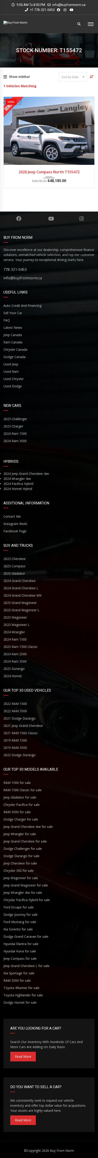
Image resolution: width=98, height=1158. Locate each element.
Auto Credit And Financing (22, 305)
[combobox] (73, 76)
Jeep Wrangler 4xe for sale (22, 892)
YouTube (51, 219)
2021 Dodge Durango (19, 718)
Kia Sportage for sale (18, 973)
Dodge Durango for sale (21, 856)
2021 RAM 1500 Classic (20, 733)
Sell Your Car (12, 313)
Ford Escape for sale (18, 907)
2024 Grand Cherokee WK (22, 595)
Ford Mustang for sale (19, 922)
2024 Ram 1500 (15, 433)
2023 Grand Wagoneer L (21, 610)
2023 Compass (14, 566)
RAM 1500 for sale (17, 782)
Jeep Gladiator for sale (19, 797)
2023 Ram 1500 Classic (20, 646)
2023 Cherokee (14, 559)
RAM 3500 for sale (17, 812)
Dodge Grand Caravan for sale (25, 936)
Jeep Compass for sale (20, 958)
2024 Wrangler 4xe (17, 478)
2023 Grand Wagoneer (20, 603)
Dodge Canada (14, 357)
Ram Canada (12, 342)
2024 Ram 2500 (15, 654)
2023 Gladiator (14, 573)
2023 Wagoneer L (16, 624)
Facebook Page (14, 531)
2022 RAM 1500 (15, 703)
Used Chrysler (13, 379)
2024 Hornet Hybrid (17, 489)
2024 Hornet (12, 676)
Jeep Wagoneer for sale (20, 878)
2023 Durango (14, 668)
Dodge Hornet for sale (20, 1002)
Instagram (81, 219)
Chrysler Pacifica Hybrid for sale (26, 900)
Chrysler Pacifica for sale (21, 804)
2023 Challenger (15, 419)
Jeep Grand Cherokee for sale (25, 841)
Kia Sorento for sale (18, 929)
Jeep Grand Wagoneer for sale (25, 885)
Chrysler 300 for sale (18, 870)
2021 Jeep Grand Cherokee (23, 725)
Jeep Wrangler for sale (19, 834)
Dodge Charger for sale (20, 819)
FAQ (6, 320)
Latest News (12, 327)
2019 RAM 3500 (15, 747)
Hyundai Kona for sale (19, 951)
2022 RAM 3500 (15, 711)
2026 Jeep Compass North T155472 (49, 171)
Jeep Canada (12, 335)
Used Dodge (12, 386)
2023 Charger (13, 426)
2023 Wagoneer (15, 617)
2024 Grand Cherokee (19, 581)
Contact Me (12, 516)
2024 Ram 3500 (15, 441)
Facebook (18, 219)
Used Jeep (10, 364)
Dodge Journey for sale (20, 914)
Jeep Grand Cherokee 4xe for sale (28, 826)
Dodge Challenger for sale (22, 848)
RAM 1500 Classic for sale (22, 790)
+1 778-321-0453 (42, 10)
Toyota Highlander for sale (23, 995)
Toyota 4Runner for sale (21, 988)
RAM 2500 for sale (17, 980)
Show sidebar (19, 76)
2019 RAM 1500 (15, 740)
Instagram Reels (15, 524)
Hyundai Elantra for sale (21, 944)
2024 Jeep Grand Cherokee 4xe (26, 473)
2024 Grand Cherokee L (20, 588)
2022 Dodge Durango (19, 755)
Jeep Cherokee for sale (20, 863)
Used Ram (11, 371)
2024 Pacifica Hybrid (18, 483)
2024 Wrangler (14, 632)
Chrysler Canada (15, 349)
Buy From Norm (62, 1150)
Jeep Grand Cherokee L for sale (26, 966)
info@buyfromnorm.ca (68, 5)
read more (23, 1056)
